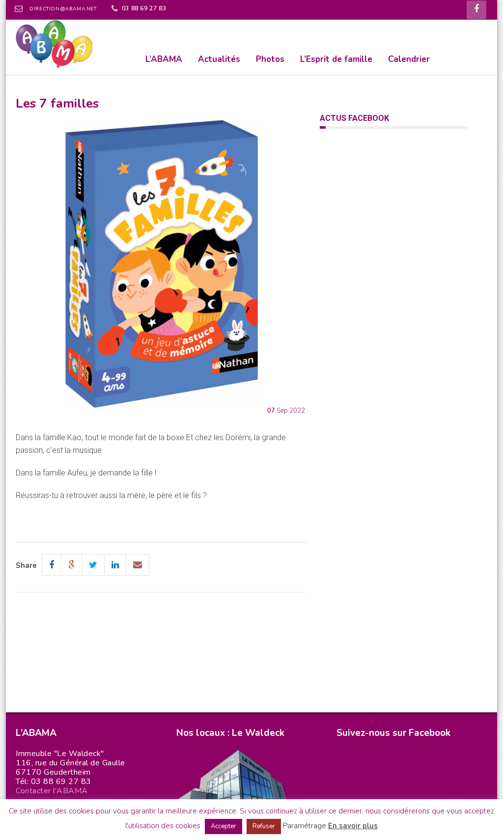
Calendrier (409, 59)
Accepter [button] (223, 826)
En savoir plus (353, 826)
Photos (270, 59)
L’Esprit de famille (336, 59)
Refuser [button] (263, 826)
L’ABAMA (163, 59)
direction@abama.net (62, 8)
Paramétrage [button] (304, 826)
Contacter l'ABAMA (52, 790)
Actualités (219, 59)
